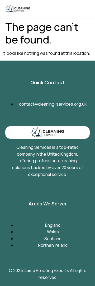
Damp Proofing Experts (46, 270)
